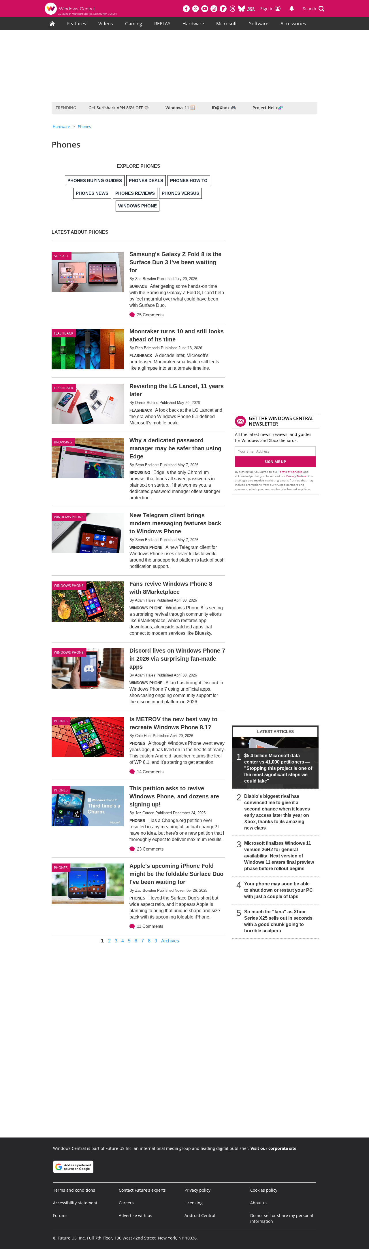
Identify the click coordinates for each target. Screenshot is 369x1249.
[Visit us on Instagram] (213, 8)
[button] (313, 9)
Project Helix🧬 (268, 107)
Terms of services (290, 472)
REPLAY (162, 23)
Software (258, 23)
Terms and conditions (74, 1190)
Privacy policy (197, 1190)
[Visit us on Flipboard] (223, 8)
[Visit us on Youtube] (204, 8)
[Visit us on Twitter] (195, 8)
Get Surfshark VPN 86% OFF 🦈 (119, 107)
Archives (170, 941)
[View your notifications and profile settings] (292, 8)
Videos (105, 23)
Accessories (293, 23)
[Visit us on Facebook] (186, 8)
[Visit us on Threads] (232, 8)
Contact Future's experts (142, 1190)
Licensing (193, 1202)
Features (76, 23)
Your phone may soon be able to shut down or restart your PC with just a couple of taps (278, 890)
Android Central (199, 1215)
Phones (84, 126)
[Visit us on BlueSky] (241, 8)
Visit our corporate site (273, 1148)
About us (259, 1202)
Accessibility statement (75, 1202)
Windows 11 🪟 (180, 107)
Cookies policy (263, 1190)
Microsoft (226, 23)
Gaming (133, 23)
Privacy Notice (296, 476)
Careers (126, 1202)
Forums (60, 1215)
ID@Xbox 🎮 (224, 107)
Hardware (193, 23)
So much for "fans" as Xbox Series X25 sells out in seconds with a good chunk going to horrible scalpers (278, 921)
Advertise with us (135, 1215)
